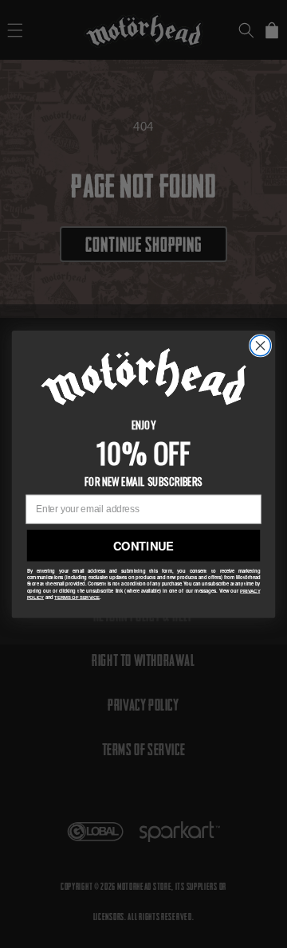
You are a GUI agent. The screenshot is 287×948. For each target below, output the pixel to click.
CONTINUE (143, 544)
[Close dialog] (260, 345)
